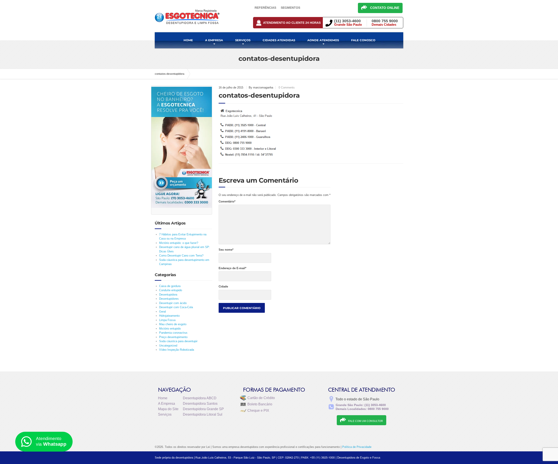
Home (162, 398)
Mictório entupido (170, 328)
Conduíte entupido (170, 290)
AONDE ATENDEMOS (323, 40)
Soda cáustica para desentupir (178, 341)
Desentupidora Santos (200, 403)
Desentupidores (169, 298)
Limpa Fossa (167, 320)
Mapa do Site (168, 409)
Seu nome (226, 249)
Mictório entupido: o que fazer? (178, 243)
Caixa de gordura (169, 286)
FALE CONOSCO (363, 40)
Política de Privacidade (356, 447)
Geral (162, 311)
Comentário (227, 201)
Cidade (223, 286)
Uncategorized (168, 345)
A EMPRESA (214, 40)
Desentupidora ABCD (199, 398)
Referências (265, 7)
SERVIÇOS (242, 40)
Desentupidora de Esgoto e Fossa (358, 457)
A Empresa (166, 403)
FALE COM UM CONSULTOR (365, 421)
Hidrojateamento (169, 315)
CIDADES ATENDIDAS (279, 40)
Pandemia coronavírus (173, 332)
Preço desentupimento (173, 337)
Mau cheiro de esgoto (172, 324)
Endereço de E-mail (232, 268)
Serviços (165, 414)
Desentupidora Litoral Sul (202, 414)
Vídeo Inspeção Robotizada (176, 349)
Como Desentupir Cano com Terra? (181, 255)
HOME (188, 40)
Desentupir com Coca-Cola (176, 307)
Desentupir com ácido (173, 303)
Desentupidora (168, 294)
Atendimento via (51, 441)
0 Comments (287, 87)
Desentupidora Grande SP (203, 409)
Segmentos (290, 7)
